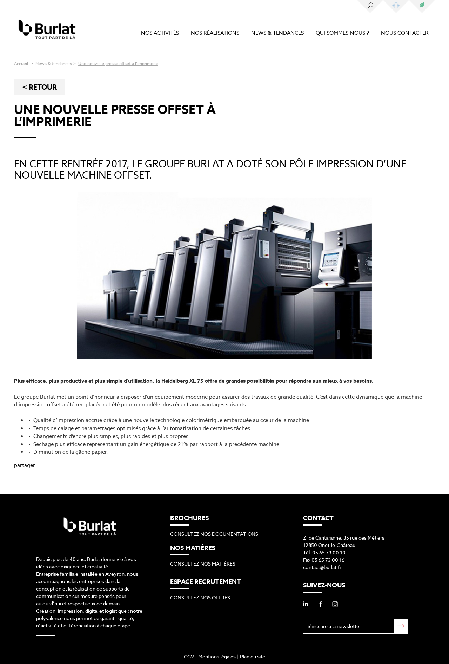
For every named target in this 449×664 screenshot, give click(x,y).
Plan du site (252, 656)
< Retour (39, 87)
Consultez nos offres (200, 597)
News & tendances (277, 33)
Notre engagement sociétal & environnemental (422, 6)
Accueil (21, 63)
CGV (189, 656)
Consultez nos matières (202, 564)
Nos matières (396, 6)
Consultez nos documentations (214, 534)
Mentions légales (217, 656)
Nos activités (160, 33)
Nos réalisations (215, 33)
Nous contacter (405, 33)
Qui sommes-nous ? (342, 33)
